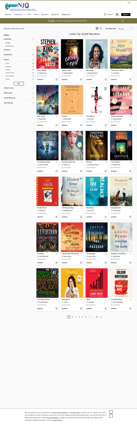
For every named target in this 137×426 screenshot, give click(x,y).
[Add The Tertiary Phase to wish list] (56, 308)
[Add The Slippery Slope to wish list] (56, 171)
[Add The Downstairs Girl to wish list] (81, 171)
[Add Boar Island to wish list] (56, 125)
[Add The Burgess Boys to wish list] (81, 217)
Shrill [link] (88, 299)
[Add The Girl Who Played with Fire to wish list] (81, 263)
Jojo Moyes (116, 73)
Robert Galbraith (68, 73)
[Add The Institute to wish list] (130, 171)
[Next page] (101, 317)
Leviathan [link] (40, 254)
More (18, 84)
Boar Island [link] (41, 116)
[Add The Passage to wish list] (105, 263)
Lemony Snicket (43, 164)
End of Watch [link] (41, 70)
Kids (29, 14)
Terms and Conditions (60, 413)
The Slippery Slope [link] (43, 162)
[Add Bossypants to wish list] (81, 308)
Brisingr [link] (89, 162)
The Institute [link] (115, 162)
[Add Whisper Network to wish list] (130, 125)
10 (97, 317)
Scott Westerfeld (43, 256)
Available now (9, 46)
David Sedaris (67, 119)
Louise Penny (116, 256)
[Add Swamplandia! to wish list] (130, 217)
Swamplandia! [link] (116, 208)
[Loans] (117, 15)
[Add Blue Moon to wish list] (105, 217)
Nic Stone (91, 119)
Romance (45, 14)
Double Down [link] (42, 208)
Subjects (8, 14)
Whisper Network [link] (117, 116)
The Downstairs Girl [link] (68, 162)
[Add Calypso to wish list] (81, 125)
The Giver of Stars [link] (117, 70)
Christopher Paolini (93, 164)
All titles (8, 43)
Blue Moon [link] (90, 208)
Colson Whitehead (118, 302)
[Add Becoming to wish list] (105, 79)
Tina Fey (66, 302)
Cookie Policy (57, 420)
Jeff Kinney (42, 210)
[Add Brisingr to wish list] (105, 171)
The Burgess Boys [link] (68, 208)
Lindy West (91, 302)
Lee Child (90, 210)
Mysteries (55, 14)
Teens (36, 14)
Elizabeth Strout (68, 210)
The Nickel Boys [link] (116, 299)
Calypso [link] (64, 116)
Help (129, 3)
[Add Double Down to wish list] (56, 217)
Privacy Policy (76, 413)
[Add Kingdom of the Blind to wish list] (130, 263)
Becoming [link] (89, 70)
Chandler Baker (117, 119)
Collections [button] (18, 14)
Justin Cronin (91, 256)
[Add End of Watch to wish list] (56, 79)
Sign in (125, 14)
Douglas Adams (43, 302)
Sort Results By (111, 29)
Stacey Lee (67, 164)
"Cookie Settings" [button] (53, 418)
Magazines (66, 14)
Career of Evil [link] (66, 70)
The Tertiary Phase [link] (43, 299)
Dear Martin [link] (90, 116)
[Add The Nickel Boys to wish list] (130, 308)
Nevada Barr (42, 119)
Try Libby (51, 21)
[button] (108, 15)
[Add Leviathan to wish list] (56, 263)
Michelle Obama (92, 73)
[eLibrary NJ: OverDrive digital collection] (20, 7)
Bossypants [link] (66, 299)
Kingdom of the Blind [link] (118, 254)
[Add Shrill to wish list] (105, 308)
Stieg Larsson (67, 256)
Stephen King (43, 73)
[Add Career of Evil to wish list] (81, 79)
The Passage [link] (90, 254)
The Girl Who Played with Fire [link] (71, 254)
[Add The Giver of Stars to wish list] (130, 79)
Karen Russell (116, 210)
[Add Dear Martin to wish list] (105, 125)
